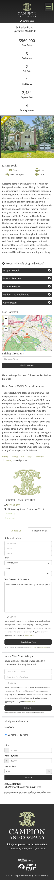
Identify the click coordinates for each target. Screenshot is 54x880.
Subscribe (28, 707)
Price (6, 745)
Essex (29, 456)
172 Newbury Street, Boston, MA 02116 (27, 848)
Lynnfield (39, 456)
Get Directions (27, 365)
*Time (7, 568)
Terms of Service (43, 647)
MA (22, 456)
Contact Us (10, 513)
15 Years (23, 734)
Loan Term (9, 727)
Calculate (28, 777)
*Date (6, 557)
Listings (14, 456)
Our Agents (10, 518)
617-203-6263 (28, 21)
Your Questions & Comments (16, 579)
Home (5, 456)
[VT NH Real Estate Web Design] (27, 867)
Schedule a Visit (39, 530)
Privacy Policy (30, 635)
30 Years (11, 734)
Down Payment (11, 755)
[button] (4, 137)
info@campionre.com (19, 844)
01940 (8, 460)
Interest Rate (10, 766)
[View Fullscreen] (6, 329)
